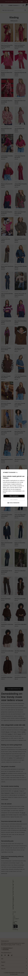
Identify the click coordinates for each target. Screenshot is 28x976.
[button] (14, 503)
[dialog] (14, 488)
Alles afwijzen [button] (14, 499)
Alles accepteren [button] (13, 496)
